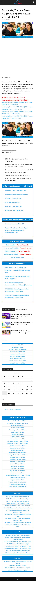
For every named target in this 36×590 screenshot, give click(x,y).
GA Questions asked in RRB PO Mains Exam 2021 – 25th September (21, 316)
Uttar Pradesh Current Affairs (17, 482)
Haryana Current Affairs (17, 439)
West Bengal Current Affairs (17, 486)
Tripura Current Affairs (17, 480)
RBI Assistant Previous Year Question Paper (17, 522)
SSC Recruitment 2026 (17, 254)
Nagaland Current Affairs (17, 464)
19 (13, 390)
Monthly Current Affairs (17, 363)
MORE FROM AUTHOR (22, 309)
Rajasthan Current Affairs (17, 471)
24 (4, 393)
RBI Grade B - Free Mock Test (14, 210)
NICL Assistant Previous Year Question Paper (17, 546)
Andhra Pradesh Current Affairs (17, 421)
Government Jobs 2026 (17, 248)
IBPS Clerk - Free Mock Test (13, 206)
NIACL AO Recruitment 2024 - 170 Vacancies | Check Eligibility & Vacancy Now (17, 270)
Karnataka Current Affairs (17, 448)
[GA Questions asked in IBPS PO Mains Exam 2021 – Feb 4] (6, 325)
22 (27, 390)
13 (18, 386)
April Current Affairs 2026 (17, 358)
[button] (3, 2)
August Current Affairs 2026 (17, 349)
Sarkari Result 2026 (17, 257)
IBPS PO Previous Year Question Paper (17, 503)
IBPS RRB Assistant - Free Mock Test (16, 194)
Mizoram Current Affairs (17, 461)
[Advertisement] (18, 58)
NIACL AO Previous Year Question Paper (17, 553)
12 (13, 386)
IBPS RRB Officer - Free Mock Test (15, 190)
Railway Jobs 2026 (17, 251)
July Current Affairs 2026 (17, 352)
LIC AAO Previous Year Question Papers (18, 535)
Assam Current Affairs (17, 425)
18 (9, 390)
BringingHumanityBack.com (13, 409)
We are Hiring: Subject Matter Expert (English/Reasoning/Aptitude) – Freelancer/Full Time (16, 230)
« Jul (3, 399)
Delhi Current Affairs (17, 432)
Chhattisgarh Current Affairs (17, 430)
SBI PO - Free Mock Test (12, 202)
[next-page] (6, 339)
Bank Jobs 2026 (17, 245)
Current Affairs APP (18, 345)
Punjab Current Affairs (17, 468)
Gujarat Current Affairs (17, 437)
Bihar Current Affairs (17, 427)
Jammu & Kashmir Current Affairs (17, 443)
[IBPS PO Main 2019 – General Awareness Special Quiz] (6, 332)
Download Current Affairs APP (14, 224)
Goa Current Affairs (17, 434)
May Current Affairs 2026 (17, 356)
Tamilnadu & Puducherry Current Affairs (18, 475)
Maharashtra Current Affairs (17, 452)
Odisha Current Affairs (17, 466)
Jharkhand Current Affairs (17, 446)
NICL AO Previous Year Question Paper (17, 544)
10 (4, 386)
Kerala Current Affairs (17, 450)
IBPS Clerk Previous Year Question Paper (17, 505)
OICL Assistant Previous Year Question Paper (17, 548)
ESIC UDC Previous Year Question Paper (18, 550)
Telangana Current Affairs (17, 477)
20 (18, 390)
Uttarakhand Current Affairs (17, 484)
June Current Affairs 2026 (17, 354)
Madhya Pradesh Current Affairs (17, 455)
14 (22, 386)
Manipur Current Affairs (17, 457)
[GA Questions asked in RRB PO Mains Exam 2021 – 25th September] (6, 316)
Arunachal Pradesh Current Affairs (17, 423)
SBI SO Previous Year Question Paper (17, 501)
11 (9, 386)
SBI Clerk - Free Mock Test (13, 198)
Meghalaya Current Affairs (18, 459)
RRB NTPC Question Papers (17, 565)
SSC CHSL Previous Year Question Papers (17, 568)
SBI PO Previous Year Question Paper (17, 496)
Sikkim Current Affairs (17, 473)
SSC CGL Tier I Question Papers (17, 570)
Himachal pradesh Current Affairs (17, 441)
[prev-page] (3, 339)
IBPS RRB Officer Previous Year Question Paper (17, 508)
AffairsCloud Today (17, 347)
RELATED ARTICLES (8, 309)
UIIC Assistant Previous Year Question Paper (17, 541)
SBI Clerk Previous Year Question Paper (17, 499)
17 (4, 390)
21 (22, 390)
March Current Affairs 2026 (17, 361)
